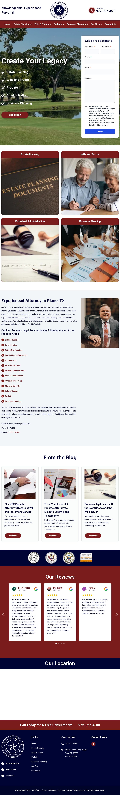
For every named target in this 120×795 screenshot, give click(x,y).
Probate (58, 24)
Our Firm (95, 24)
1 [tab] (56, 643)
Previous (3, 614)
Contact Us (110, 24)
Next (117, 614)
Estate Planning (21, 24)
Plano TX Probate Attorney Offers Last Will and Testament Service (18, 508)
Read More (13, 536)
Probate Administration (15, 370)
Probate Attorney (12, 365)
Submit (100, 131)
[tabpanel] (25, 612)
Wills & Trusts (42, 24)
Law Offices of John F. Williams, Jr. (45, 790)
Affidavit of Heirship (13, 381)
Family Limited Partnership (16, 355)
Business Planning (76, 24)
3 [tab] (61, 643)
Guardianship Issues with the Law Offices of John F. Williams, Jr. (99, 508)
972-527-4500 (106, 11)
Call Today (15, 114)
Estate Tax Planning (13, 350)
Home (7, 24)
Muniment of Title (12, 386)
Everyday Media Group (95, 790)
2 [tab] (58, 643)
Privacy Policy (66, 790)
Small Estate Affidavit (14, 376)
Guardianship (11, 360)
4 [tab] (64, 643)
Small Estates (11, 345)
